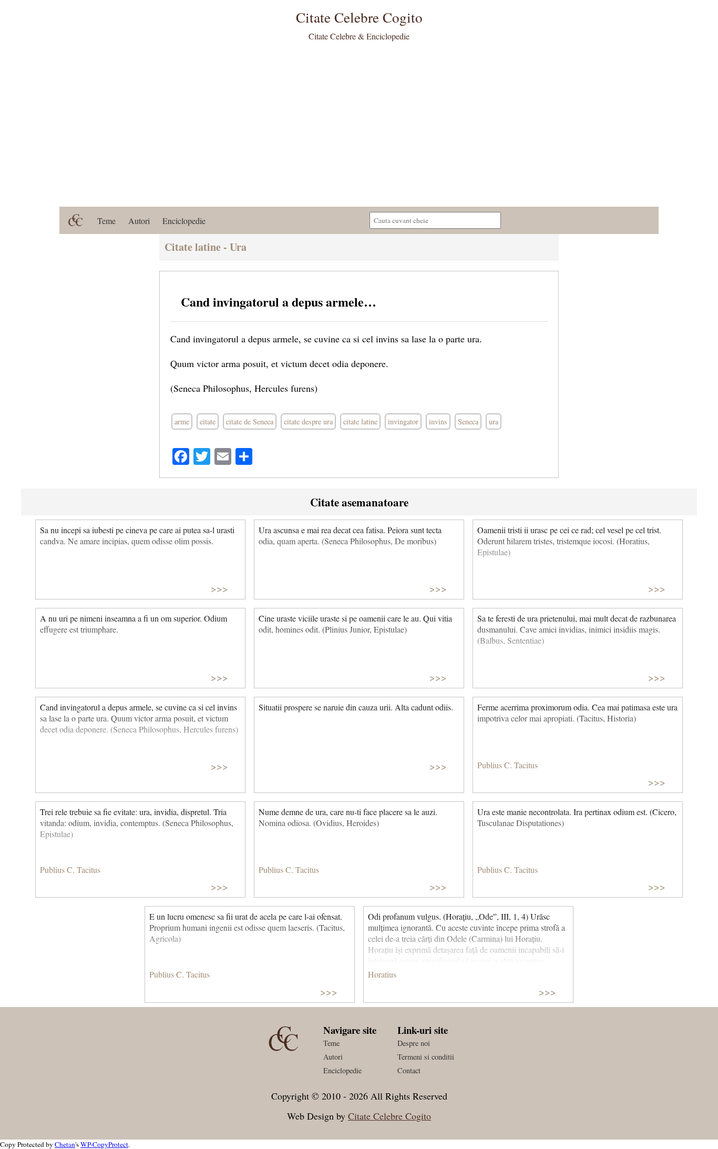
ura (493, 421)
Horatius (382, 974)
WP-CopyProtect (104, 1144)
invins (438, 421)
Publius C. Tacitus (507, 764)
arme (182, 421)
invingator (403, 421)
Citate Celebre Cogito (389, 1116)
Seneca (468, 421)
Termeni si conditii (425, 1057)
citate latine (360, 421)
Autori (139, 220)
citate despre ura (308, 421)
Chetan (65, 1144)
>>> (219, 588)
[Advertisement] (359, 127)
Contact (408, 1070)
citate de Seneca (249, 421)
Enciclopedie (184, 220)
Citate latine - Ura (206, 247)
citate (208, 421)
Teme (106, 220)
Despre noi (413, 1043)
